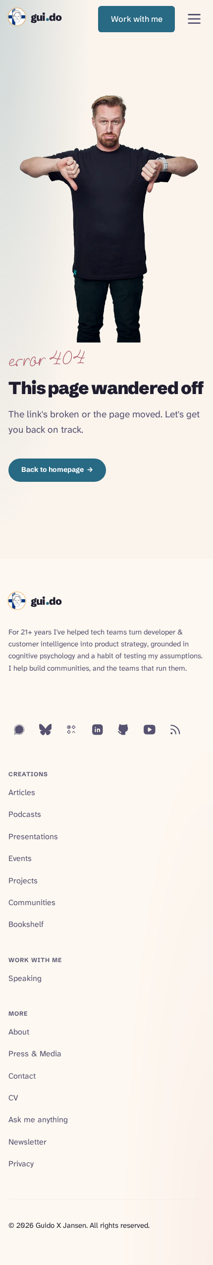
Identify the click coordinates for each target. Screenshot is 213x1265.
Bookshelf (26, 924)
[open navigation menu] (194, 19)
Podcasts (24, 814)
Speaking (25, 978)
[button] (136, 19)
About (18, 1032)
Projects (23, 880)
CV (13, 1097)
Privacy (21, 1163)
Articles (21, 792)
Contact (22, 1076)
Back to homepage (57, 469)
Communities (31, 902)
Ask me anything (38, 1119)
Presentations (33, 836)
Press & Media (34, 1053)
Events (20, 858)
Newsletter (27, 1142)
